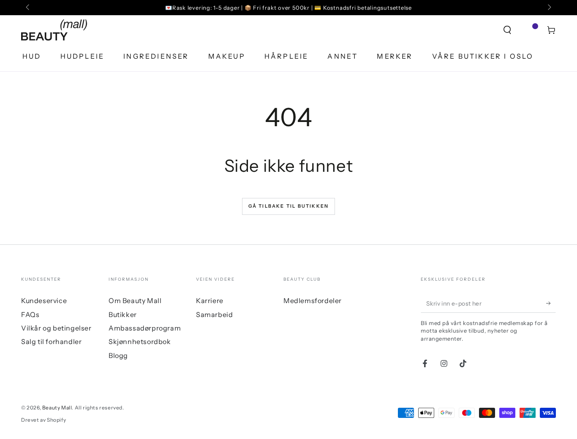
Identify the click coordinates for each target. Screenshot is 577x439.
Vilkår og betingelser (56, 328)
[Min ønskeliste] (529, 30)
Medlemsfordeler (312, 300)
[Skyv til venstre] (28, 7)
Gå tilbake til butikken (288, 206)
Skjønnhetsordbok (140, 341)
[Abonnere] (551, 303)
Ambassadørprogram (145, 328)
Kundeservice (44, 300)
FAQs (30, 314)
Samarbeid (214, 314)
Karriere (209, 300)
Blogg (118, 355)
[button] (507, 30)
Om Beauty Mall (135, 300)
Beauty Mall (57, 407)
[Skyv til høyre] (549, 7)
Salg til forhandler (51, 341)
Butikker (123, 314)
